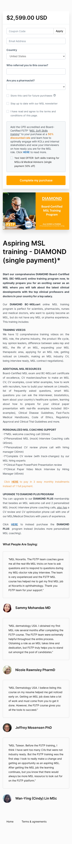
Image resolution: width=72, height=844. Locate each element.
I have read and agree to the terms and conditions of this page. (33, 113)
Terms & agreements (34, 821)
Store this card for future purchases (33, 95)
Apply (59, 31)
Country (11, 49)
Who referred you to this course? (27, 65)
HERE (26, 152)
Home (9, 821)
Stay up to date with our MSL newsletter (34, 103)
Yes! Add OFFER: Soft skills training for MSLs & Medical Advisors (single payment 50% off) (36, 161)
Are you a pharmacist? (20, 80)
